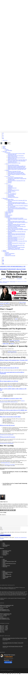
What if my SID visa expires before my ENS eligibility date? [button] (14, 410)
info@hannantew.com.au (5, 462)
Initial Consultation (6, 545)
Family (4, 562)
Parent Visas (5, 566)
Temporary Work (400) (7, 576)
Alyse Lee (4, 278)
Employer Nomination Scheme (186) (9, 561)
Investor (4, 564)
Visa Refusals (5, 573)
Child (4, 559)
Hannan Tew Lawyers (9, 654)
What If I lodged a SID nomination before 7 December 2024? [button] (14, 360)
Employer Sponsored (11, 266)
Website (1, 529)
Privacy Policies (6, 553)
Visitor (4, 578)
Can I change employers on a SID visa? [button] (9, 381)
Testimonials (5, 552)
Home (1, 281)
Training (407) (5, 577)
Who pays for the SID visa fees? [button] (8, 425)
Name (1, 527)
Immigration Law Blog (7, 550)
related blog (10, 386)
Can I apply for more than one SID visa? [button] (10, 367)
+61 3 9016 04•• (5, 610)
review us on (7, 662)
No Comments (19, 278)
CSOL (16, 318)
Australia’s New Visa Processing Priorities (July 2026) (13, 646)
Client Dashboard (6, 551)
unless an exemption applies (14, 340)
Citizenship (5, 560)
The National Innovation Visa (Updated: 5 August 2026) (13, 642)
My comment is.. (3, 514)
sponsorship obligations (12, 351)
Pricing (4, 544)
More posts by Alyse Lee (7, 510)
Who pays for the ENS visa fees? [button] (8, 437)
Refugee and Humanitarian (7, 572)
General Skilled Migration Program (9, 563)
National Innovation (6, 565)
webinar (1, 305)
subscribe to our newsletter (10, 464)
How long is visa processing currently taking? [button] (11, 416)
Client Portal (5, 546)
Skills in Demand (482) (7, 574)
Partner (4, 571)
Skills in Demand (12, 281)
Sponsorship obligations (16, 269)
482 (1, 266)
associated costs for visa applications (6, 434)
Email (1, 528)
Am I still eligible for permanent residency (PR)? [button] (11, 398)
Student (4, 575)
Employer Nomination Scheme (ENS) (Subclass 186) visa (12, 401)
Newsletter (5, 554)
